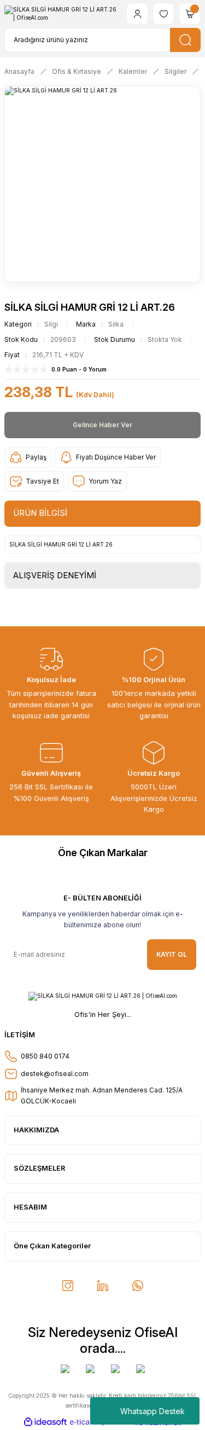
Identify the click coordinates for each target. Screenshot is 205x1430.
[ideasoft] (45, 1422)
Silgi (51, 324)
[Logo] (61, 13)
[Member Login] (137, 14)
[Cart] (190, 14)
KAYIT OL (171, 954)
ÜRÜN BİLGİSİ (40, 513)
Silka (116, 324)
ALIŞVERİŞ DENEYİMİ (54, 575)
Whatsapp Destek (152, 1411)
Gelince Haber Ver (102, 425)
